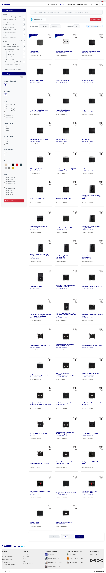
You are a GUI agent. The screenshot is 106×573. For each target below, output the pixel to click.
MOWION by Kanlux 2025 (76, 562)
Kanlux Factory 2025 (53, 558)
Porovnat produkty (99, 571)
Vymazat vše (96, 19)
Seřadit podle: (34, 26)
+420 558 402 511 (8, 557)
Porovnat (35, 59)
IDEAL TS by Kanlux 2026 (76, 558)
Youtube (98, 560)
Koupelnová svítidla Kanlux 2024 (56, 562)
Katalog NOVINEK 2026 (54, 566)
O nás (91, 4)
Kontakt (96, 4)
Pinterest (102, 560)
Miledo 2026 (73, 554)
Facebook (91, 560)
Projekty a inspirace (70, 4)
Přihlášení (97, 1)
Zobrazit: (70, 26)
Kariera (25, 561)
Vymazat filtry (11, 201)
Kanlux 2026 (51, 554)
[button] (99, 1)
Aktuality (25, 554)
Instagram (95, 560)
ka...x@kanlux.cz (8, 559)
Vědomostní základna (82, 4)
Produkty (61, 4)
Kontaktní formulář (28, 563)
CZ (103, 1)
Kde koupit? (26, 556)
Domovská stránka (52, 4)
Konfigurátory (26, 559)
